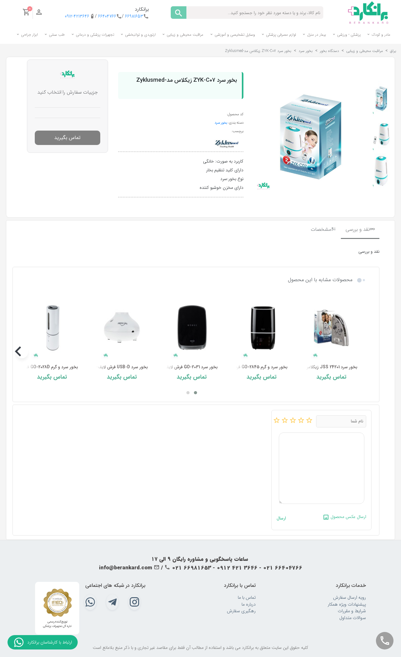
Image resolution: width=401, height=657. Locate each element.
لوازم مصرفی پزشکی (280, 35)
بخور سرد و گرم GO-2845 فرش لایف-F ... (250, 367)
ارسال (281, 518)
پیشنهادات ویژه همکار (347, 604)
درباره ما (249, 604)
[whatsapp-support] (18, 642)
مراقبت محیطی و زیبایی (184, 35)
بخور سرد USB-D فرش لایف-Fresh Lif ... (110, 367)
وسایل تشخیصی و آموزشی (234, 35)
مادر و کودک (380, 35)
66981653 (134, 16)
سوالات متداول (352, 618)
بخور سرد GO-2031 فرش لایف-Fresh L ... (180, 367)
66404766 (107, 16)
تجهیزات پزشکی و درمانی (94, 35)
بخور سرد (221, 123)
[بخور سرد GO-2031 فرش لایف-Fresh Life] (192, 327)
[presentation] (362, 352)
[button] (195, 393)
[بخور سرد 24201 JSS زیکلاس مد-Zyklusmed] (331, 327)
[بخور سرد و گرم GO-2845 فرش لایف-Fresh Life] (261, 327)
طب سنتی (56, 35)
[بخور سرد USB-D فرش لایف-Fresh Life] (122, 327)
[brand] (226, 143)
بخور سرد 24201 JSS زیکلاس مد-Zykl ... (320, 367)
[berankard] (368, 12)
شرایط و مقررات (352, 611)
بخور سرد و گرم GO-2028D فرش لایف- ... (41, 367)
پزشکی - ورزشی (348, 35)
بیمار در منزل (316, 35)
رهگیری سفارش (241, 611)
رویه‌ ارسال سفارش (349, 597)
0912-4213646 (77, 16)
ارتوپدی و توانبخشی (140, 35)
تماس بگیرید (67, 138)
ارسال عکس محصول (347, 517)
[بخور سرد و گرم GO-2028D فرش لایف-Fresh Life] (52, 327)
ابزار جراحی (29, 35)
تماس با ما (247, 597)
